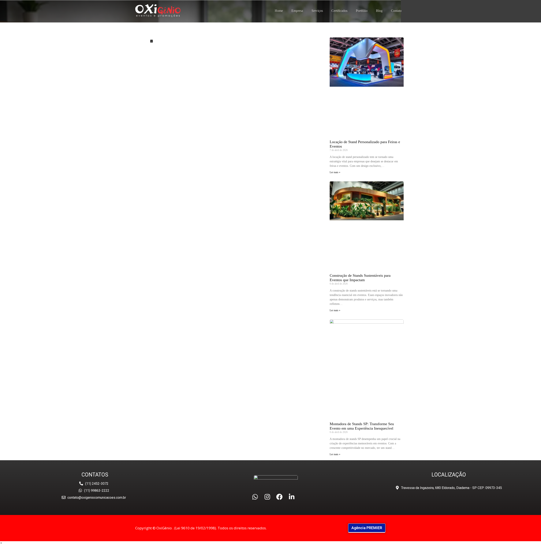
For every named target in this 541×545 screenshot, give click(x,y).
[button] (1, 543)
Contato (396, 10)
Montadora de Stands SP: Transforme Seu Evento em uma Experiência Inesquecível (362, 426)
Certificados (339, 10)
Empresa (297, 10)
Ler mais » (335, 172)
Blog (379, 10)
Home (279, 10)
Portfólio (361, 10)
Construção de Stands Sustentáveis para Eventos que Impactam (360, 277)
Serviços (317, 10)
